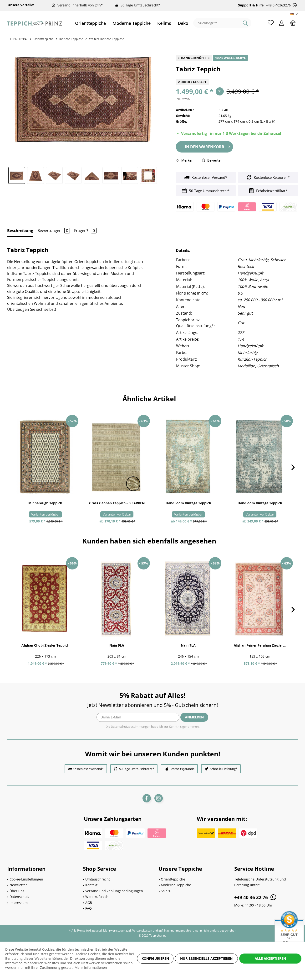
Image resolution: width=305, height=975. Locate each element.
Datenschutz (20, 896)
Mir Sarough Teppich (45, 503)
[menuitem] (90, 23)
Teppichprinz (18, 39)
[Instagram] (158, 798)
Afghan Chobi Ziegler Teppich (45, 645)
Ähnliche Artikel (149, 398)
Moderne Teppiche (176, 885)
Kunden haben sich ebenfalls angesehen (149, 540)
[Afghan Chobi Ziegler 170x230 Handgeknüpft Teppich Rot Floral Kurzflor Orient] (45, 599)
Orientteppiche (173, 879)
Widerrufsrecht (97, 896)
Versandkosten (142, 930)
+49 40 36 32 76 (251, 897)
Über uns (17, 891)
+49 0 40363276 (278, 5)
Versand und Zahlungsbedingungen (114, 891)
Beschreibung (20, 230)
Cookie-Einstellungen (26, 879)
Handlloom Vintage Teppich (188, 503)
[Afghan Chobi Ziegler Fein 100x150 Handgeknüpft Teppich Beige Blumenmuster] (259, 599)
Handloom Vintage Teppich (260, 503)
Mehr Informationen (91, 967)
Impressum (19, 902)
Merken (186, 160)
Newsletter (18, 885)
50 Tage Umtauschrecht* (140, 5)
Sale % (166, 891)
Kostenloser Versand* (209, 177)
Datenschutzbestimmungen (130, 726)
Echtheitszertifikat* (271, 190)
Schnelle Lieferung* (223, 769)
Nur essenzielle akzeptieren (206, 958)
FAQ (88, 908)
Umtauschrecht (97, 879)
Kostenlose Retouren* (271, 177)
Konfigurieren (155, 958)
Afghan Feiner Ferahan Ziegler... (260, 645)
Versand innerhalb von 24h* (80, 5)
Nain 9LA (116, 645)
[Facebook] (146, 798)
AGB (88, 902)
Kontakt (91, 885)
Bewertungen (52, 230)
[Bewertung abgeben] (237, 76)
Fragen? (84, 230)
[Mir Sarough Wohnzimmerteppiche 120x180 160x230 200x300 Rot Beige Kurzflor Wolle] (45, 457)
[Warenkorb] (293, 22)
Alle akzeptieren (270, 958)
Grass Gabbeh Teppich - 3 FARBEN (117, 503)
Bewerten (214, 160)
